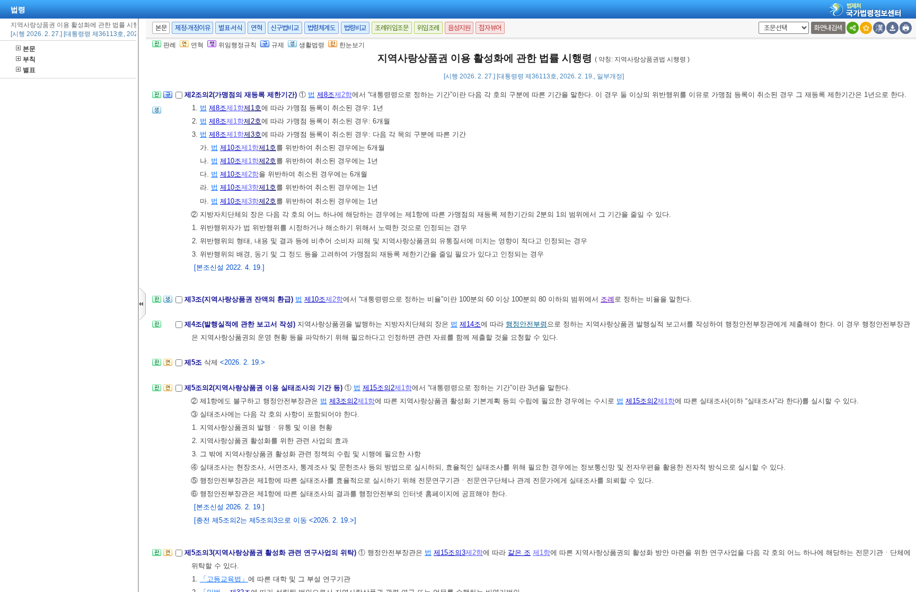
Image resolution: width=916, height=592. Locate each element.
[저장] (892, 28)
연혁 (256, 28)
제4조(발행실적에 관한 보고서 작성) (240, 324)
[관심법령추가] (866, 28)
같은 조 (519, 552)
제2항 (343, 95)
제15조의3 (449, 552)
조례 (607, 299)
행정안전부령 (526, 324)
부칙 (29, 59)
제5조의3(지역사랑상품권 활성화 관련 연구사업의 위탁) (271, 552)
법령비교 (355, 28)
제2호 (252, 121)
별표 (29, 70)
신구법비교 (285, 28)
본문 (29, 48)
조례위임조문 (392, 28)
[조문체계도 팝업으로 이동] (156, 98)
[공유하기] (853, 28)
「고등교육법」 (224, 579)
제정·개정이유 (192, 28)
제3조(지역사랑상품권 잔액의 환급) (239, 299)
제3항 (250, 187)
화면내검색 (828, 28)
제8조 (325, 95)
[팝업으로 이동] (156, 113)
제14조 (470, 324)
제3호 (252, 134)
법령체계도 (321, 28)
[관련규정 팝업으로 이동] (167, 98)
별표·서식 (230, 28)
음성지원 (459, 28)
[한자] (879, 28)
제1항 (235, 108)
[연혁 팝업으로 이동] (167, 365)
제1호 (252, 108)
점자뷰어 (490, 28)
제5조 (194, 362)
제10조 (230, 148)
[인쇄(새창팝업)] (906, 28)
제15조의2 (378, 388)
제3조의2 (343, 401)
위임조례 (428, 28)
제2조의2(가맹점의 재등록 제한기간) (241, 95)
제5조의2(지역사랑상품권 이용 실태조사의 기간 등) (264, 388)
